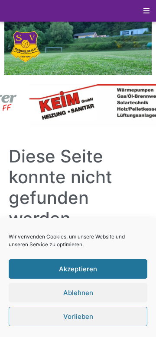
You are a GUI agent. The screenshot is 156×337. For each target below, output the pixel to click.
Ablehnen (78, 293)
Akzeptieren (78, 269)
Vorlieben (78, 316)
